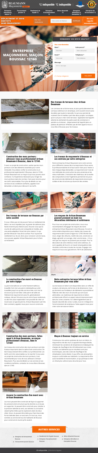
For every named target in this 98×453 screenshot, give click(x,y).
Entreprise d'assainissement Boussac (48, 440)
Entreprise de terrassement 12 (90, 11)
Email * (57, 55)
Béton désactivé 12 (62, 11)
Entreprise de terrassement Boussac (23, 438)
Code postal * (80, 47)
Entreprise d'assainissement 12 (49, 12)
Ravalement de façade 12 (35, 11)
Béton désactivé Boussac (72, 436)
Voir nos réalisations (39, 21)
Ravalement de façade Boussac (49, 436)
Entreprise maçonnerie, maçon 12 (8, 12)
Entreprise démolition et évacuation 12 (76, 12)
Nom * (57, 47)
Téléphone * (79, 55)
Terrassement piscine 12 (21, 11)
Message (58, 62)
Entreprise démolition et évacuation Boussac (71, 440)
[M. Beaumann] (16, 4)
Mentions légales (55, 450)
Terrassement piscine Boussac (24, 442)
